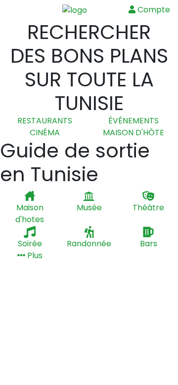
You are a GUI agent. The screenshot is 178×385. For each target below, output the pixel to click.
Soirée (30, 243)
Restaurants (44, 120)
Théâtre (148, 207)
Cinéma (45, 132)
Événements (133, 120)
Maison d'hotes (29, 213)
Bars (148, 243)
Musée (89, 207)
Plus (34, 255)
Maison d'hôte (133, 132)
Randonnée (89, 243)
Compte (152, 9)
